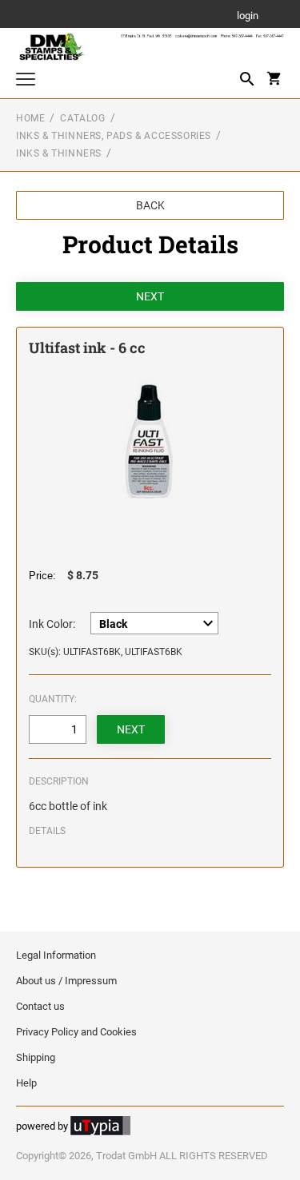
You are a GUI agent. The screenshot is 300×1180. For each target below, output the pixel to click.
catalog (82, 118)
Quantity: (53, 699)
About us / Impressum (66, 981)
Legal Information (56, 955)
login (247, 16)
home (30, 118)
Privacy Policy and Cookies (76, 1032)
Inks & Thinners (59, 153)
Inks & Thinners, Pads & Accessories (113, 135)
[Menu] (25, 81)
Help (26, 1083)
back (150, 205)
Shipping (35, 1057)
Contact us (40, 1006)
